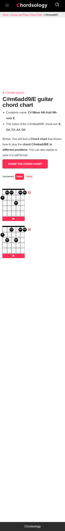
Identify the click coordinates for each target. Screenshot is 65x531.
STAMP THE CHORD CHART (25, 163)
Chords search (14, 92)
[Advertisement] (32, 51)
